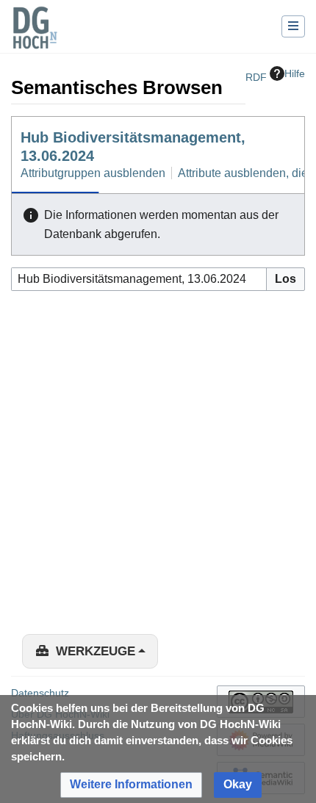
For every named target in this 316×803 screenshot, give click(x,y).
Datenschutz (40, 693)
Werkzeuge (95, 651)
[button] (131, 785)
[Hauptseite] (34, 37)
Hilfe (294, 73)
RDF (256, 77)
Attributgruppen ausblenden (93, 173)
